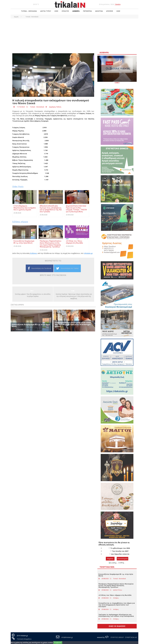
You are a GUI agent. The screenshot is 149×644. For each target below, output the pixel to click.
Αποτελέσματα (122, 559)
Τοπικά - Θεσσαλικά (37, 107)
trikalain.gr (88, 253)
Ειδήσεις (33, 253)
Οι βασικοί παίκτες (118, 68)
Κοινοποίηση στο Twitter (70, 268)
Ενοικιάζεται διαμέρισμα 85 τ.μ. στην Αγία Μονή (31, 325)
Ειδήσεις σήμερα (20, 221)
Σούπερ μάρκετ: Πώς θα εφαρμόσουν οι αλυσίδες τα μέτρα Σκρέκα (32, 295)
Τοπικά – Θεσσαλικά (29, 11)
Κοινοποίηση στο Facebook (41, 268)
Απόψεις (109, 11)
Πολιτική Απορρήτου (24, 639)
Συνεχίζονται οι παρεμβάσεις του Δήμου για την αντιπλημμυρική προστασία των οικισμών (116, 604)
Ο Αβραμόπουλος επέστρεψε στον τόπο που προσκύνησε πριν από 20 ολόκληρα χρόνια (73, 324)
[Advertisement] (74, 35)
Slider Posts (17, 186)
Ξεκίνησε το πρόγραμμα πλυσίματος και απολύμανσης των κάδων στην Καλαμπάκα (116, 615)
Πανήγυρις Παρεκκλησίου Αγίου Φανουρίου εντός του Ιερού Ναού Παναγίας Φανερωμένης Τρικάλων (116, 585)
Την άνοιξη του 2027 (120, 551)
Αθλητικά (99, 11)
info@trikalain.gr (67, 637)
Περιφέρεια (87, 11)
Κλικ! (118, 11)
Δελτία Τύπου (45, 11)
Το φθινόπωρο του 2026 (120, 548)
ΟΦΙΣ (56, 11)
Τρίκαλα (117, 4)
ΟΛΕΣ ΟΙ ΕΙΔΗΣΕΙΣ (117, 626)
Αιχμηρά (76, 11)
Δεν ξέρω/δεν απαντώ (120, 554)
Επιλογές (65, 11)
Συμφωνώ (58, 642)
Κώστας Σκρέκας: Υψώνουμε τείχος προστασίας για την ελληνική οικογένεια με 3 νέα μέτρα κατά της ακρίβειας (74, 296)
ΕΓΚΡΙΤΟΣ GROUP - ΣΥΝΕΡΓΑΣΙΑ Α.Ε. (123, 637)
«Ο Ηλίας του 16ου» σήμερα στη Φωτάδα (114, 595)
